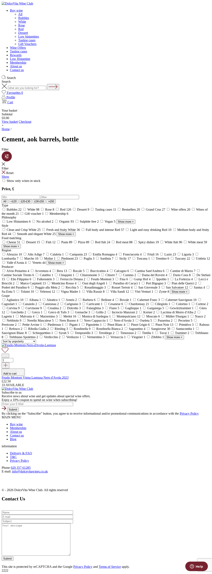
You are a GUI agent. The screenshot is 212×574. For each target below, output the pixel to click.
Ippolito (162, 279)
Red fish (102, 242)
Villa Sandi (120, 291)
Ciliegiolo (162, 304)
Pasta (66, 242)
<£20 (14, 201)
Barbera (89, 300)
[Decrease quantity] (5, 356)
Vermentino (95, 337)
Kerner (149, 312)
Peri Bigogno (156, 283)
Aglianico (15, 300)
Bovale (125, 300)
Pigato (75, 324)
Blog (13, 439)
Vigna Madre (70, 291)
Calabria (57, 254)
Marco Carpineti (33, 283)
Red (21, 29)
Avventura (43, 271)
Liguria (188, 254)
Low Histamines (18, 221)
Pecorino (185, 320)
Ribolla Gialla (38, 329)
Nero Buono (69, 320)
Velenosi (47, 291)
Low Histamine (20, 59)
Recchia (72, 287)
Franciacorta (132, 254)
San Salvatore (177, 287)
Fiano (114, 308)
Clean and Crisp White (23, 230)
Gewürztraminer (181, 308)
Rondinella (82, 329)
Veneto (38, 262)
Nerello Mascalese (40, 320)
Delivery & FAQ (21, 453)
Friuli (153, 254)
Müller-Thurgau (177, 316)
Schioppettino (43, 333)
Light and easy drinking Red (150, 230)
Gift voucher (34, 213)
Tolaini (27, 291)
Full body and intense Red (105, 230)
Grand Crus (155, 209)
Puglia (89, 258)
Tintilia (147, 333)
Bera (62, 271)
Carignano (73, 304)
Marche (31, 258)
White (22, 21)
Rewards (16, 55)
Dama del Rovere (154, 275)
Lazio (170, 254)
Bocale (78, 271)
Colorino (183, 304)
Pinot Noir (164, 324)
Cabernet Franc (148, 300)
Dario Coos (182, 275)
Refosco (15, 329)
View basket (10, 121)
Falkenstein (45, 279)
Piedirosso (55, 324)
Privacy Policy (189, 413)
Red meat (124, 242)
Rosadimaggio (95, 287)
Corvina (13, 308)
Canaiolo (30, 304)
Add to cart (10, 373)
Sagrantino (137, 329)
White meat (197, 242)
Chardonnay (139, 304)
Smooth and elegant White (36, 234)
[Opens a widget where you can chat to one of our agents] (196, 567)
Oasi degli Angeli (94, 283)
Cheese (13, 242)
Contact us (17, 70)
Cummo (129, 275)
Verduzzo (73, 337)
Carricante (94, 304)
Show (5, 176)
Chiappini (66, 275)
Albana (35, 300)
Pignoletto (93, 324)
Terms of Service (110, 566)
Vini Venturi (144, 291)
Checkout (25, 121)
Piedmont (69, 258)
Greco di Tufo (58, 312)
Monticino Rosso (64, 283)
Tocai (164, 333)
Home (6, 129)
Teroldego (106, 333)
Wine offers (180, 209)
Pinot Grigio (140, 324)
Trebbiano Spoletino (23, 337)
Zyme (164, 291)
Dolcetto (74, 308)
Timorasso (128, 333)
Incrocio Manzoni (124, 312)
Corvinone (34, 308)
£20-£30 (25, 201)
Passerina (165, 320)
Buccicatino (99, 271)
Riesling (61, 329)
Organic (66, 221)
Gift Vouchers (27, 44)
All (20, 14)
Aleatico (53, 300)
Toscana (143, 258)
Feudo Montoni (102, 279)
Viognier (138, 337)
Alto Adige (36, 254)
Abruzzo (14, 254)
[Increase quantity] (5, 365)
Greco (37, 312)
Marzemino (48, 316)
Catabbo (46, 275)
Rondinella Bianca (109, 329)
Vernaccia (118, 337)
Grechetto (18, 312)
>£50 (51, 201)
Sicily (125, 258)
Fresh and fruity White (63, 230)
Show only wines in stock (23, 181)
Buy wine (16, 10)
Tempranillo (84, 333)
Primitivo (186, 324)
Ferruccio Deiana (72, 279)
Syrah (64, 333)
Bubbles (23, 18)
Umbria (202, 258)
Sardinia (106, 258)
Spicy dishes (148, 242)
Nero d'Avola (124, 320)
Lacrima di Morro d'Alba (178, 312)
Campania (78, 254)
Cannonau (51, 304)
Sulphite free (89, 221)
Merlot (70, 316)
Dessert (23, 33)
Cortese (201, 304)
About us (16, 66)
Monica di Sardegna (96, 316)
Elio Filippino (21, 279)
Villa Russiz (95, 291)
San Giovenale (149, 287)
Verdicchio (52, 337)
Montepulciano (128, 316)
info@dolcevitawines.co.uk (30, 471)
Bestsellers (131, 209)
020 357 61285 (21, 467)
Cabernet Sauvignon (181, 300)
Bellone (107, 300)
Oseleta (146, 320)
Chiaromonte (89, 275)
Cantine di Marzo (182, 271)
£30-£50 (39, 201)
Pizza (83, 242)
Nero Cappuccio (96, 320)
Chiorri (111, 275)
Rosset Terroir (122, 287)
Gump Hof (142, 279)
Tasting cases (26, 40)
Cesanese (115, 304)
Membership (18, 62)
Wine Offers (18, 47)
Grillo (101, 312)
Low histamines (28, 36)
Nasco (200, 316)
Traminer (182, 333)
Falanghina (95, 308)
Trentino (162, 258)
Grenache (82, 312)
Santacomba (185, 329)
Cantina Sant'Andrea (149, 271)
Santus (199, 287)
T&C (13, 457)
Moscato (153, 316)
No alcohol (45, 221)
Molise (49, 258)
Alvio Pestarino (18, 271)
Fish (50, 242)
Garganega (155, 308)
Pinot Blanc (116, 324)
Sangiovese (160, 329)
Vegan (110, 221)
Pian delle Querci (184, 283)
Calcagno (121, 271)
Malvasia (27, 316)
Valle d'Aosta (16, 262)
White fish (173, 242)
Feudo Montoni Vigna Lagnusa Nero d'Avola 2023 (35, 377)
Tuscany (182, 258)
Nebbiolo (14, 320)
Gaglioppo (133, 308)
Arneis (71, 300)
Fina (124, 279)
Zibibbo (157, 337)
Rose (21, 25)
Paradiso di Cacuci (126, 283)
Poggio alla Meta (47, 287)
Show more (126, 221)
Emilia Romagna (105, 254)
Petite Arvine (32, 324)
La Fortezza (184, 279)
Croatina (54, 308)
